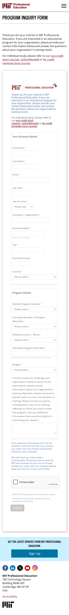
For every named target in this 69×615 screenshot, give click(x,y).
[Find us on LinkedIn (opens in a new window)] (13, 569)
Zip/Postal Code (21, 258)
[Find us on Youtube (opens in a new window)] (27, 569)
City (15, 244)
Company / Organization (26, 214)
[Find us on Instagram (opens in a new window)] (35, 569)
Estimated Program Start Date (28, 348)
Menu (64, 6)
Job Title (17, 188)
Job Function (19, 201)
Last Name (18, 161)
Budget (16, 364)
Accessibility (9, 596)
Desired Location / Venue (26, 334)
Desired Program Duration (26, 304)
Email (15, 174)
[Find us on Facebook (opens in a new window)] (5, 569)
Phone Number (21, 228)
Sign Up (34, 553)
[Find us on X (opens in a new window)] (20, 569)
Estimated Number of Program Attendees (29, 319)
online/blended (30, 59)
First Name (18, 147)
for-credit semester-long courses (28, 61)
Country (17, 271)
